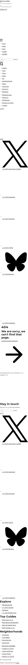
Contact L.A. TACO (8, 648)
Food (3, 43)
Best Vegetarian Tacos (9, 625)
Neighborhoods (7, 81)
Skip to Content (5, 1)
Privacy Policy (6, 654)
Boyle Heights (6, 640)
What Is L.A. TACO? (8, 656)
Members (5, 92)
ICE (3, 78)
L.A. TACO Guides (7, 607)
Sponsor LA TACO (7, 103)
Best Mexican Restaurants (10, 622)
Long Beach (6, 637)
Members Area (6, 95)
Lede (17, 663)
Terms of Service (7, 651)
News (4, 46)
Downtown (5, 635)
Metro (4, 84)
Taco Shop (5, 86)
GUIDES (4, 54)
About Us (5, 89)
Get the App (6, 100)
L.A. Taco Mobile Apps (9, 613)
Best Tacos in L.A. (7, 620)
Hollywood (5, 643)
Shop (3, 49)
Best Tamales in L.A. (8, 628)
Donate (4, 51)
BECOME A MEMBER (8, 646)
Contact (4, 105)
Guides (4, 68)
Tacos (4, 73)
